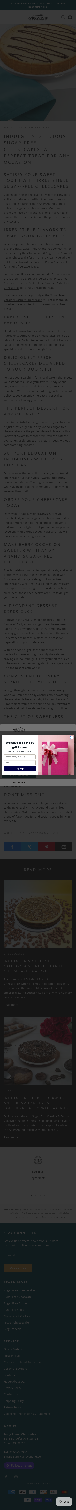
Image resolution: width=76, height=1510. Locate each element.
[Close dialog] (71, 737)
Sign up (20, 768)
